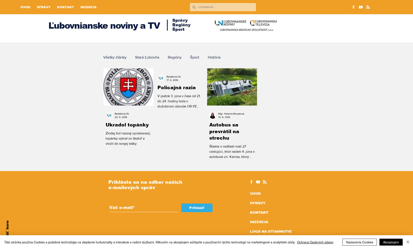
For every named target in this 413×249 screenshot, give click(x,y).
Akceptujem (391, 242)
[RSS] (368, 7)
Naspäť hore (7, 233)
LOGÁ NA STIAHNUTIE (271, 231)
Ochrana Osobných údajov (315, 242)
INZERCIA (259, 222)
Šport (194, 57)
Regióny (175, 57)
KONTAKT (259, 212)
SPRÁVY (257, 203)
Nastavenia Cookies (359, 242)
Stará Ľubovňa (147, 57)
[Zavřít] (407, 242)
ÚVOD (255, 193)
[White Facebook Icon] (251, 181)
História (214, 57)
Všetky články (114, 57)
